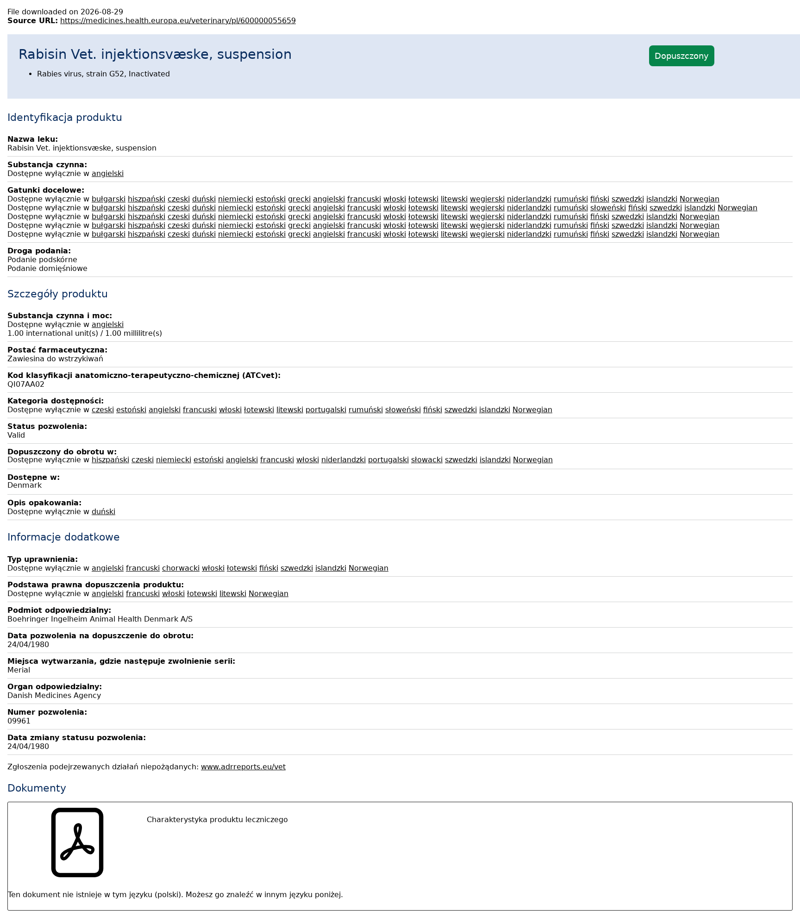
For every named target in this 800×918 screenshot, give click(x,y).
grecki (299, 199)
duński (204, 199)
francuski (364, 199)
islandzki (661, 199)
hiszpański (146, 199)
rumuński (571, 199)
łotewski (423, 199)
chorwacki (181, 568)
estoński (271, 199)
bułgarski (108, 199)
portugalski (326, 409)
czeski (179, 199)
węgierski (487, 199)
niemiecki (235, 199)
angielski (108, 173)
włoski (394, 199)
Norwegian (699, 199)
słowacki (427, 459)
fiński (599, 199)
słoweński (608, 207)
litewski (454, 199)
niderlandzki (529, 199)
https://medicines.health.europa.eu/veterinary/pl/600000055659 (178, 20)
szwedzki (628, 199)
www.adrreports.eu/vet (243, 766)
